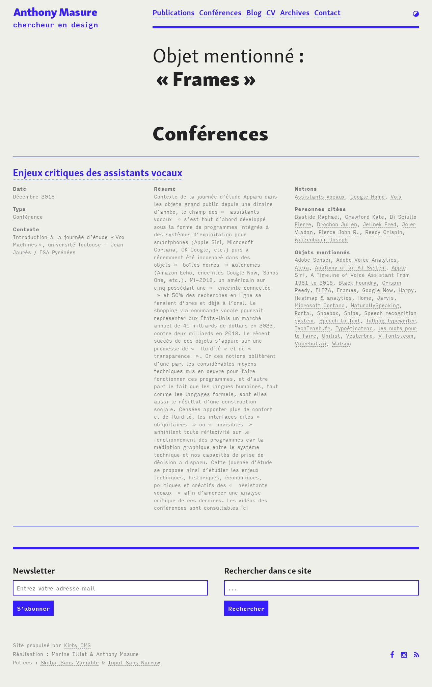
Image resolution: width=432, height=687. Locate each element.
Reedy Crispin (383, 231)
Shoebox (327, 312)
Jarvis (385, 297)
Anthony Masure (55, 12)
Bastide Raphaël (317, 216)
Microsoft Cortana (320, 304)
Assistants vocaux (320, 196)
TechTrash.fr (312, 327)
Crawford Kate (364, 216)
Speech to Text (339, 320)
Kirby (77, 644)
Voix (396, 196)
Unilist (331, 335)
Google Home (367, 196)
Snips (351, 312)
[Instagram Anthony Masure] (404, 649)
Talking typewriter (390, 320)
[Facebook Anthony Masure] (392, 649)
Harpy (406, 289)
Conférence (28, 216)
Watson (341, 343)
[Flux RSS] (416, 649)
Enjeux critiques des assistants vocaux (97, 172)
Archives (294, 12)
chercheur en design (55, 24)
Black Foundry (357, 282)
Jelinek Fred (379, 223)
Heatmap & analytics (323, 297)
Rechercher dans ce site (268, 570)
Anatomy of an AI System (350, 267)
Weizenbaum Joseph (321, 239)
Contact (327, 12)
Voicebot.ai (310, 343)
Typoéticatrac (354, 327)
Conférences (220, 12)
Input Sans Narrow (134, 662)
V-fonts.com (395, 335)
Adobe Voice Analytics (366, 259)
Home (364, 297)
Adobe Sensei (312, 259)
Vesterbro (359, 335)
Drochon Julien (337, 223)
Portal (303, 312)
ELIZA (323, 289)
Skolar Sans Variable (69, 662)
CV (270, 12)
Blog (254, 12)
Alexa (302, 267)
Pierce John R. (339, 231)
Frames (346, 289)
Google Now (377, 289)
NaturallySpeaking (375, 304)
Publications (173, 12)
